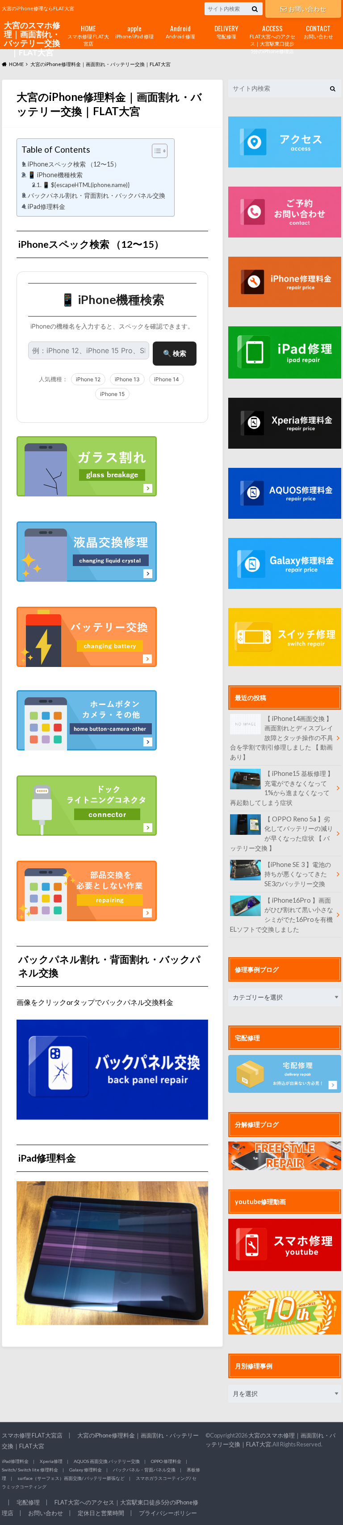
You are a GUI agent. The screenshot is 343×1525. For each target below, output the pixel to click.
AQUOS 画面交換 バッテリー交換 (107, 1461)
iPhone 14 (166, 379)
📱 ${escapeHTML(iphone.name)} (86, 184)
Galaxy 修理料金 (85, 1469)
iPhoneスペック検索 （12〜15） (74, 164)
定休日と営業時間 (101, 1513)
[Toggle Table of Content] (155, 150)
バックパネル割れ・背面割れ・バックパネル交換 (96, 195)
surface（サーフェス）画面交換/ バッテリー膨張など (71, 1478)
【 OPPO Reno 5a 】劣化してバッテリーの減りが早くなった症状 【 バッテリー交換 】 (281, 833)
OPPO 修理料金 (166, 1461)
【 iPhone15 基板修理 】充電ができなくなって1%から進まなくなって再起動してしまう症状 (282, 788)
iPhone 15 (112, 394)
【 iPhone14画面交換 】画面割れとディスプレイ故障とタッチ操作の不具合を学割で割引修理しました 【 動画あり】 (281, 738)
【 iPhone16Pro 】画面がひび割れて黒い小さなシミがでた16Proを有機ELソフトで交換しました (281, 914)
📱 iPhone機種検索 (55, 175)
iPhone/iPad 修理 (134, 31)
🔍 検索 (174, 353)
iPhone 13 (127, 379)
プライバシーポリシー (168, 1513)
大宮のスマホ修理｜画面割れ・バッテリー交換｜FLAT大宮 (32, 39)
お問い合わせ (307, 8)
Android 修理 (180, 31)
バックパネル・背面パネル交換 (144, 1469)
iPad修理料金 (46, 206)
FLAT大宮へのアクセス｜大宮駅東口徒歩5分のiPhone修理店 (272, 38)
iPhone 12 (88, 379)
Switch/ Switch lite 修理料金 (30, 1469)
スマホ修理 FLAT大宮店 (88, 34)
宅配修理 (226, 31)
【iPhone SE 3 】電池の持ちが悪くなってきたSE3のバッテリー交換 (297, 874)
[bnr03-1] (87, 471)
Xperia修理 (51, 1461)
